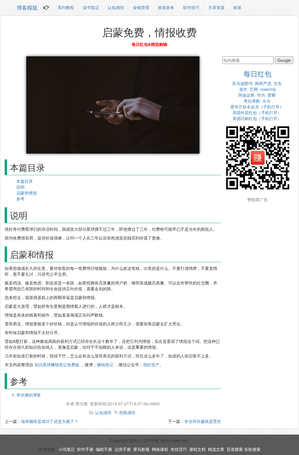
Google (284, 60)
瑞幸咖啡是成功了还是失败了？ (49, 421)
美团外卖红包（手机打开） (256, 112)
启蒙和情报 (26, 193)
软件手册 (85, 449)
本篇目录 (24, 181)
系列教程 (66, 7)
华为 (261, 95)
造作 (243, 89)
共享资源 (216, 7)
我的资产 (151, 364)
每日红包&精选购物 (149, 44)
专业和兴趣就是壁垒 (202, 421)
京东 (278, 83)
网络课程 (160, 449)
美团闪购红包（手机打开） (256, 118)
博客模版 (27, 7)
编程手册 (104, 449)
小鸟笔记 (66, 449)
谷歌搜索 (252, 449)
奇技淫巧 (179, 449)
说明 (20, 187)
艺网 (254, 89)
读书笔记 (91, 7)
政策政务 (166, 7)
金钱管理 (141, 7)
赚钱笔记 (105, 364)
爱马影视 (141, 449)
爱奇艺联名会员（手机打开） (257, 107)
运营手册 (122, 449)
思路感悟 (127, 412)
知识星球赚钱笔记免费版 (56, 364)
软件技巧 (191, 7)
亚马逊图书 (242, 83)
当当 (266, 101)
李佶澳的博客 (28, 395)
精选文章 (216, 449)
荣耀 (271, 95)
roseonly (268, 89)
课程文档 (197, 449)
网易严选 (263, 83)
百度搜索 (235, 449)
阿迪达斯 (246, 95)
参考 (20, 199)
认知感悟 (116, 7)
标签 (237, 7)
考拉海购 (252, 101)
